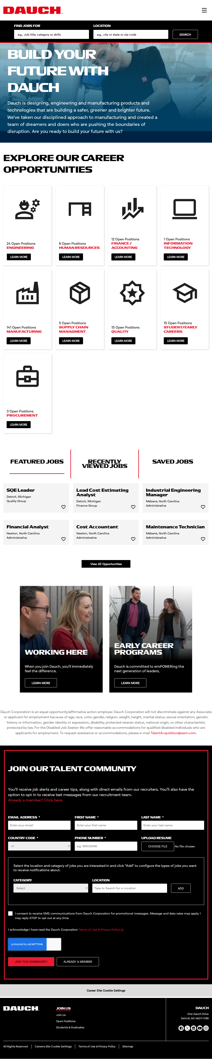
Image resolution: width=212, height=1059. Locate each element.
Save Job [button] (63, 507)
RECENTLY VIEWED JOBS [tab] (104, 464)
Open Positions (65, 1021)
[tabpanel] (106, 525)
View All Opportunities (106, 564)
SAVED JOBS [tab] (172, 462)
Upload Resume (156, 838)
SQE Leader (21, 490)
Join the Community (31, 961)
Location (102, 26)
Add (181, 888)
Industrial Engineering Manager (173, 492)
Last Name (152, 817)
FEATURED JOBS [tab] (37, 462)
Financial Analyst (28, 527)
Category (22, 880)
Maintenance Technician (175, 527)
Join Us (61, 1015)
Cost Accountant (97, 527)
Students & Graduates (70, 1027)
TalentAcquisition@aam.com (173, 733)
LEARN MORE (41, 683)
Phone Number (90, 838)
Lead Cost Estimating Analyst (102, 492)
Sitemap (127, 1046)
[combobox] (130, 34)
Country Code (23, 838)
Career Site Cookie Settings (106, 990)
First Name (87, 817)
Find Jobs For (27, 26)
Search (185, 34)
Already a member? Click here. (35, 800)
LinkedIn (193, 1028)
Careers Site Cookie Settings (53, 1046)
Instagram (206, 1028)
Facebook (181, 1028)
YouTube (199, 1028)
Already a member (78, 961)
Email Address (24, 817)
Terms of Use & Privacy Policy (99, 929)
